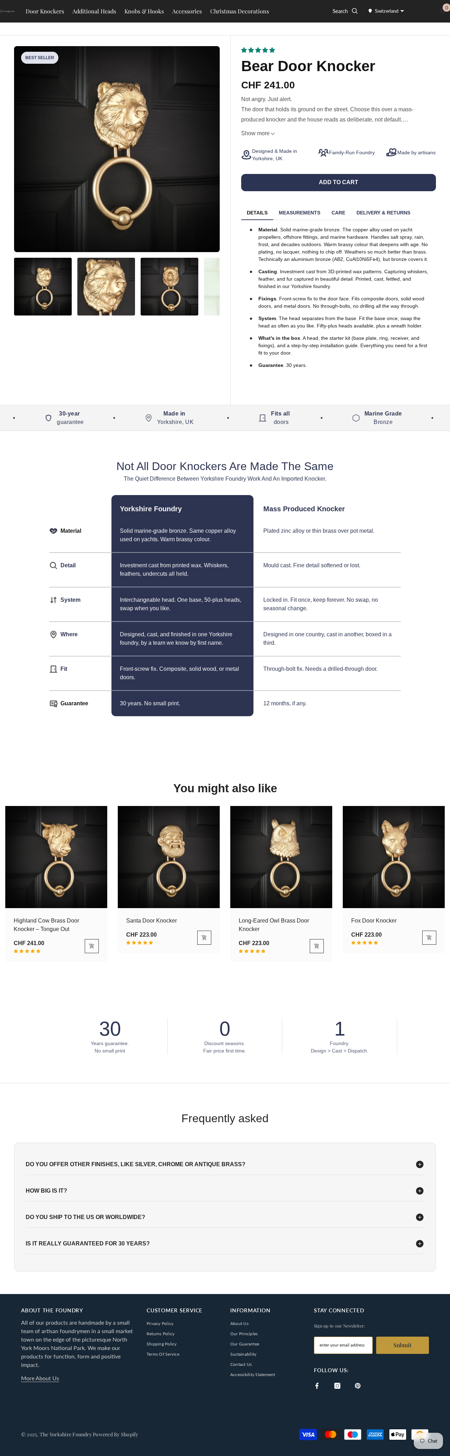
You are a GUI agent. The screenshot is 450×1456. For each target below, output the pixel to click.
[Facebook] (316, 1385)
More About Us (40, 1378)
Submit (402, 1345)
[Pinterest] (357, 1385)
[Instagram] (337, 1385)
